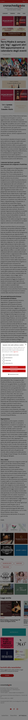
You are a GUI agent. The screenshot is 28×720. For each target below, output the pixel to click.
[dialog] (14, 360)
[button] (14, 374)
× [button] (25, 344)
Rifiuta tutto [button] (14, 370)
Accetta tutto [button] (14, 367)
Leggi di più (15, 351)
